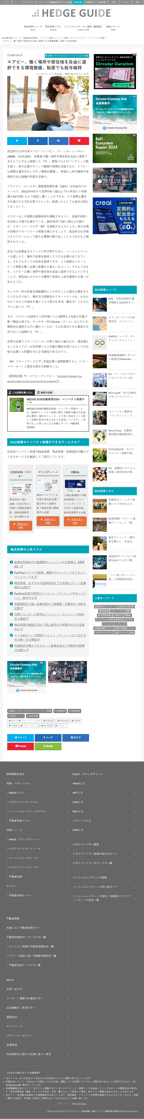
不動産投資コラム (19, 820)
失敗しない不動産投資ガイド (23, 928)
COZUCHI (103, 611)
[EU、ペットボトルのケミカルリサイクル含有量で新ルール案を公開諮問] (100, 380)
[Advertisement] (115, 261)
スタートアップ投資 (120, 611)
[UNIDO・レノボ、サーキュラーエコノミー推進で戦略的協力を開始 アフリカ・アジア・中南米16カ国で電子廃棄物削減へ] (100, 342)
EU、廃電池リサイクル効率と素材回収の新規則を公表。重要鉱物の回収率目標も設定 (122, 470)
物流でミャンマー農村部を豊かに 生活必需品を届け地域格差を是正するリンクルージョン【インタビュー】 (122, 539)
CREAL (128, 615)
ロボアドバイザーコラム (23, 802)
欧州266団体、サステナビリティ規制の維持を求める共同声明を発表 (122, 451)
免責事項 (11, 1045)
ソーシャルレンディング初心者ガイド (95, 887)
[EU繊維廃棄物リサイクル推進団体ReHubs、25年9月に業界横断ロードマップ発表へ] (100, 361)
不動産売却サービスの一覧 (25, 965)
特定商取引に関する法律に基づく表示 (28, 1054)
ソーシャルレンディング (114, 624)
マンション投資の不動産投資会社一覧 (31, 946)
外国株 (14, 725)
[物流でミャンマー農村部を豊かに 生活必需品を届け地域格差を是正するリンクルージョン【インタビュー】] (100, 543)
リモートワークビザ (30, 720)
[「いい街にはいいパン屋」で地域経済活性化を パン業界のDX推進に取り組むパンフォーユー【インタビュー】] (100, 581)
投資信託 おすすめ (124, 619)
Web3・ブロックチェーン (24, 839)
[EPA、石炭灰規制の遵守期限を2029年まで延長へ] (100, 305)
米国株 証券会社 (126, 606)
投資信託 (90, 2)
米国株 (77, 720)
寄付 (138, 2)
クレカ (126, 2)
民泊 (13, 720)
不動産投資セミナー (103, 628)
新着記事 (75, 711)
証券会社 (118, 615)
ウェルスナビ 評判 (104, 619)
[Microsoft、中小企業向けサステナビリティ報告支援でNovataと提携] (100, 399)
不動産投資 (54, 2)
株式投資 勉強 (104, 615)
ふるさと (66, 2)
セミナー (11, 886)
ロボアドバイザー (103, 632)
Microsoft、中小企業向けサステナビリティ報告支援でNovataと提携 (122, 395)
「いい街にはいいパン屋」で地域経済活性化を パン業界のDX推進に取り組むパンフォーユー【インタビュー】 (122, 577)
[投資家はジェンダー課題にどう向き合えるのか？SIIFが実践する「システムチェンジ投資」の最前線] (100, 506)
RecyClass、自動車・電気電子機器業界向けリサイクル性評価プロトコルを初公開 (122, 433)
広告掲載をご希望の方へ (20, 1007)
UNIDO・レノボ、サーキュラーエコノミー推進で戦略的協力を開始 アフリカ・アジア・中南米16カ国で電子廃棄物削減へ (123, 338)
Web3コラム (16, 792)
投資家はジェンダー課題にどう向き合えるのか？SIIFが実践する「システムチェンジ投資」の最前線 (123, 502)
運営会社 (11, 1017)
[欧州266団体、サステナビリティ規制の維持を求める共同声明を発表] (100, 455)
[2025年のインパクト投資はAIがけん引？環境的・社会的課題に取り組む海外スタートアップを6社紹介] (100, 562)
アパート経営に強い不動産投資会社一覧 (32, 955)
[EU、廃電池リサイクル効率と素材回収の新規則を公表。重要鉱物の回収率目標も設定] (100, 474)
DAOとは (78, 830)
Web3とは (79, 783)
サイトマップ (14, 1026)
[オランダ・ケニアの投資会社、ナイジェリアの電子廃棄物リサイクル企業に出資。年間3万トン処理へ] (100, 324)
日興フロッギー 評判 (124, 632)
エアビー (62, 725)
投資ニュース (17, 716)
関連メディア (113, 28)
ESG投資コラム (53, 28)
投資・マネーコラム (18, 783)
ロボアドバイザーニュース (25, 848)
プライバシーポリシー (19, 1035)
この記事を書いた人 (22, 392)
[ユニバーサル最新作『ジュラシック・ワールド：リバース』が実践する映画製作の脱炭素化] (100, 418)
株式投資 (102, 2)
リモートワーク (30, 725)
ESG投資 (78, 2)
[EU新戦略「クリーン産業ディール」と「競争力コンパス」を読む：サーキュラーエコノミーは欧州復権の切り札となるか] (100, 525)
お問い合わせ (14, 989)
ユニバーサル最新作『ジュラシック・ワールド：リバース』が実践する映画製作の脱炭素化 (122, 414)
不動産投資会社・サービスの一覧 (26, 937)
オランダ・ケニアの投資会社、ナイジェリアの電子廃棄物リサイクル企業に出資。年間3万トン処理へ (122, 320)
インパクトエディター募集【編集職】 (83, 28)
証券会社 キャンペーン (105, 606)
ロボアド (30, 2)
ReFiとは (78, 811)
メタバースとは (82, 820)
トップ (6, 2)
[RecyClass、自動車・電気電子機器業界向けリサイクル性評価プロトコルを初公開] (100, 436)
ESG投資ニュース (33, 28)
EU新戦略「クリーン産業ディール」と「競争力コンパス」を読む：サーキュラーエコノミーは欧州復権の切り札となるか (122, 521)
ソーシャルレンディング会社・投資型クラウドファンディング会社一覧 (102, 898)
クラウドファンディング (23, 867)
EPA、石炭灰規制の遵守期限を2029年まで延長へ (122, 301)
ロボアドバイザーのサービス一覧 (92, 863)
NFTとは (78, 792)
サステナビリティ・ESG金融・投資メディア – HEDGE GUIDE (91, 1111)
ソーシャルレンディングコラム (27, 811)
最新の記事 (46, 392)
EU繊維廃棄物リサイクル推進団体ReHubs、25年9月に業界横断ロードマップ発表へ (123, 357)
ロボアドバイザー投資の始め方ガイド (95, 853)
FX (114, 2)
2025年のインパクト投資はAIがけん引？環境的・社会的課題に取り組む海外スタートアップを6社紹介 (122, 558)
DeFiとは (78, 802)
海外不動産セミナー (125, 628)
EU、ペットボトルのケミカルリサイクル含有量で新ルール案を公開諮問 (122, 376)
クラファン (42, 2)
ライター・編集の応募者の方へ (24, 998)
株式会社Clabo (79, 1103)
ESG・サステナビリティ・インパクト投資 (31, 711)
